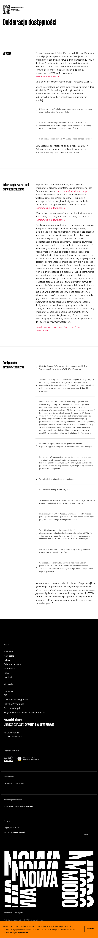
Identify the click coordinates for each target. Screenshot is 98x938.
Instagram (20, 783)
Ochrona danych (12, 708)
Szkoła (7, 660)
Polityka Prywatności (14, 704)
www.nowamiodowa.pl (47, 76)
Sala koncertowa (12, 664)
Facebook (8, 783)
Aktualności (10, 668)
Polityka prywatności (12, 920)
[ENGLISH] (86, 832)
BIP (5, 695)
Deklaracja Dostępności (16, 699)
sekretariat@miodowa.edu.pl (72, 191)
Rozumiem (90, 929)
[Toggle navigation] (92, 9)
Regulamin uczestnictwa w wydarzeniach (24, 712)
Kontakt (8, 677)
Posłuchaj (8, 651)
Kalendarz (9, 655)
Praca (7, 673)
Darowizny (9, 691)
